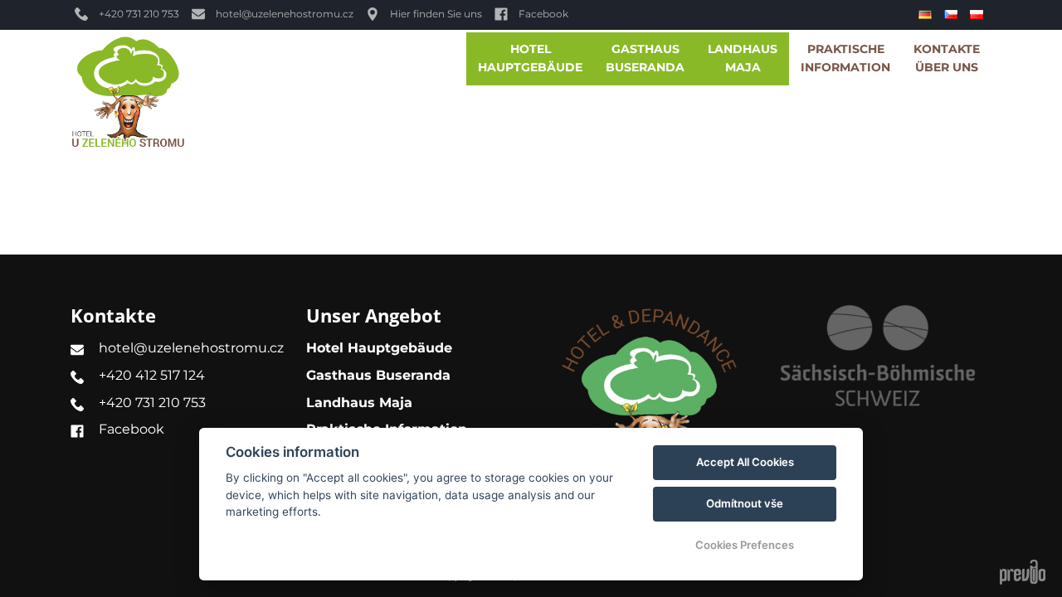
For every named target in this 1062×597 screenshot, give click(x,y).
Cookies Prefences (744, 544)
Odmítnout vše (744, 503)
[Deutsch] (927, 15)
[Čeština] (953, 14)
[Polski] (978, 14)
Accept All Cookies (745, 461)
